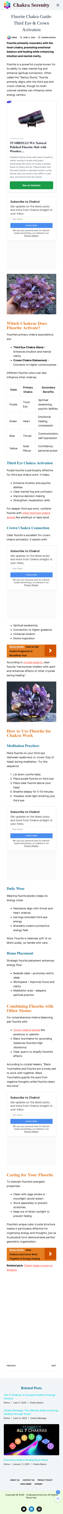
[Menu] (58, 5)
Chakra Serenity (31, 5)
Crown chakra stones (26, 1029)
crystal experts (33, 662)
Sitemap (38, 1484)
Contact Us (28, 1480)
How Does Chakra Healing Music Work (26, 1459)
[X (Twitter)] (24, 1509)
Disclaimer (26, 1484)
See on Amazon (31, 185)
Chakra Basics (48, 37)
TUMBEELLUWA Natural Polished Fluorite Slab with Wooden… (28, 147)
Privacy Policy (45, 1480)
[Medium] (39, 1509)
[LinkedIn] (31, 1509)
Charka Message (38, 1418)
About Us (14, 1480)
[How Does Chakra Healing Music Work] (31, 1439)
